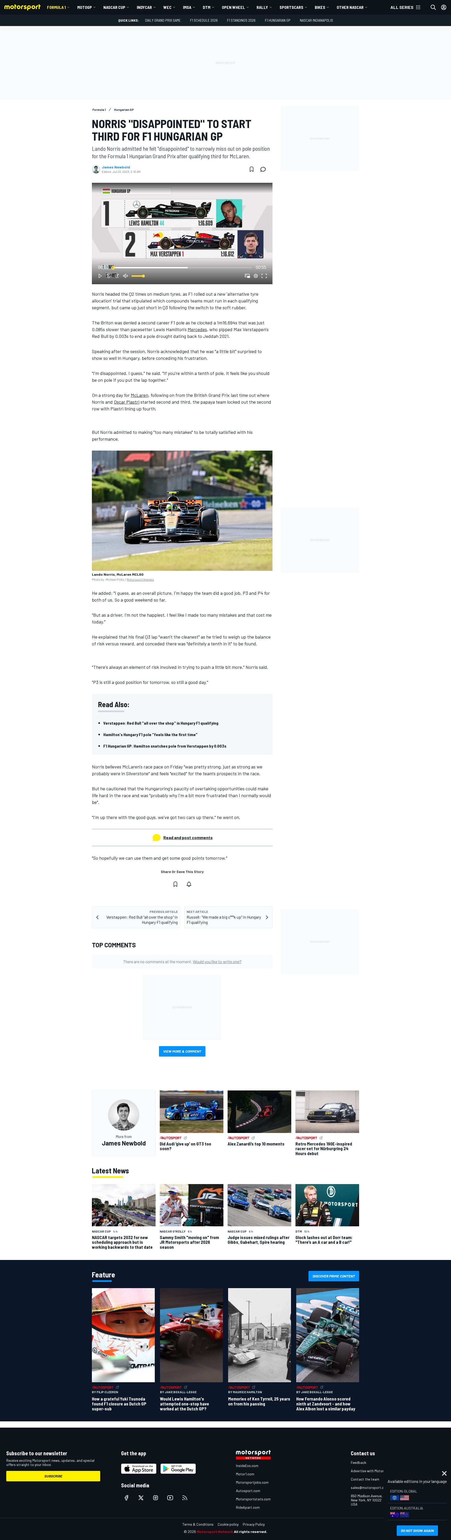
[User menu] (443, 7)
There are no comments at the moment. (182, 961)
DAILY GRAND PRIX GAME (163, 20)
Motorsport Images (140, 579)
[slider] (182, 267)
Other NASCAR (350, 7)
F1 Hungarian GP (277, 20)
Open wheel (233, 7)
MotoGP (84, 7)
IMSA (187, 7)
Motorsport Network (215, 1531)
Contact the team (365, 1479)
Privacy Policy (254, 1524)
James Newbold (116, 167)
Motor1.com (245, 1474)
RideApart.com (248, 1507)
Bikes (320, 7)
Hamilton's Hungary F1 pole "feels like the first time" (150, 734)
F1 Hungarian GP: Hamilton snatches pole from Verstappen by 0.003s (164, 745)
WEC (167, 7)
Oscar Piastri (126, 402)
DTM (206, 7)
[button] (183, 234)
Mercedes (197, 329)
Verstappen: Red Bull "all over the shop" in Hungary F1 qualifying (160, 722)
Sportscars (291, 7)
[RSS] (185, 1498)
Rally (262, 7)
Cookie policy (228, 1524)
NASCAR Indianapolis (316, 20)
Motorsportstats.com (253, 1499)
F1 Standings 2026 (241, 20)
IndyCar (144, 7)
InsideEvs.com (247, 1465)
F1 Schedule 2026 (204, 20)
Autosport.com (248, 1490)
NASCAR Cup (114, 7)
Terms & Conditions (197, 1524)
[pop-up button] (256, 276)
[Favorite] (251, 169)
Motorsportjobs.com (252, 1482)
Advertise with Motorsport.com (375, 1471)
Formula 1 (56, 7)
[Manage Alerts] (189, 884)
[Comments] (264, 169)
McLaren (139, 395)
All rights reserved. (250, 1531)
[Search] (433, 7)
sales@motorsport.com (370, 1487)
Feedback (358, 1462)
